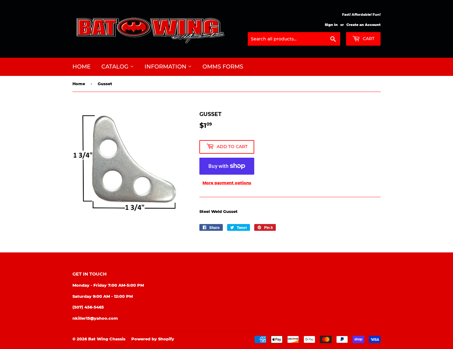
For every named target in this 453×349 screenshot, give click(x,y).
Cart (367, 38)
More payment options (226, 182)
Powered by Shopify (152, 338)
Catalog (115, 66)
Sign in (331, 25)
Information (166, 66)
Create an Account (363, 25)
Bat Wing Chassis (106, 338)
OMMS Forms (222, 66)
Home (81, 66)
